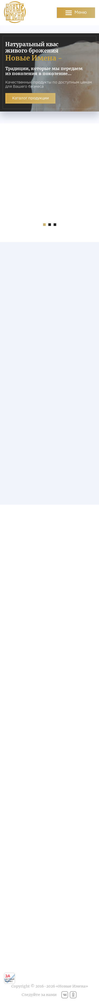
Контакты (76, 955)
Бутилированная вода (23, 889)
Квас (23, 880)
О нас (23, 902)
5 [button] (77, 655)
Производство (23, 907)
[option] (49, 74)
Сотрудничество (76, 950)
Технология (23, 911)
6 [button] (81, 655)
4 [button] (84, 487)
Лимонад (23, 885)
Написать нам (23, 772)
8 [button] (87, 655)
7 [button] (84, 655)
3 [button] (55, 224)
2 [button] (49, 224)
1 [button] (44, 224)
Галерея (23, 915)
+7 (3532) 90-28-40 (76, 816)
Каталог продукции (30, 98)
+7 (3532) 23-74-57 (76, 812)
